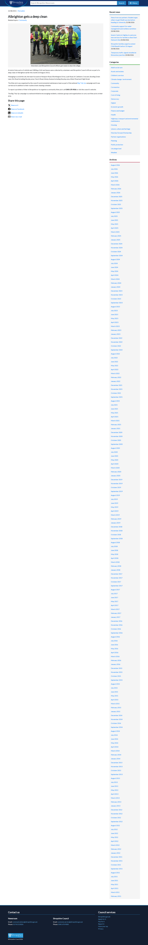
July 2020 (114, 452)
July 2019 (114, 499)
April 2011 (114, 888)
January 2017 (115, 617)
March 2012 (115, 845)
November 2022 (116, 342)
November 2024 (116, 248)
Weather (114, 152)
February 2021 (116, 424)
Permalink (21, 11)
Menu (134, 3)
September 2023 (117, 303)
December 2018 (116, 527)
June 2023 (114, 314)
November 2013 (116, 766)
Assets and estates (117, 71)
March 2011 (115, 892)
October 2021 (116, 393)
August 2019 (115, 495)
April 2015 (114, 700)
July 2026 (114, 169)
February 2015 (116, 707)
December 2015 (116, 668)
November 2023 (116, 295)
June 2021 (114, 409)
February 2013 (116, 802)
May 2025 (114, 224)
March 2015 (115, 704)
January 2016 (115, 664)
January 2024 (115, 287)
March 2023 (115, 326)
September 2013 (117, 774)
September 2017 (117, 586)
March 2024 (115, 279)
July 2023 (114, 310)
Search (121, 3)
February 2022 (116, 377)
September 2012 (117, 821)
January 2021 (115, 428)
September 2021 (117, 397)
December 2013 (116, 762)
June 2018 (114, 550)
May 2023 (114, 318)
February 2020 (116, 472)
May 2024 (114, 271)
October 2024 (116, 251)
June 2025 (114, 220)
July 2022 (114, 358)
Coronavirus (115, 87)
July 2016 (114, 641)
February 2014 (116, 755)
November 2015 (116, 672)
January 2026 (115, 193)
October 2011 (116, 865)
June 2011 (114, 880)
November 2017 (116, 578)
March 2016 (115, 656)
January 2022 (115, 381)
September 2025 (117, 208)
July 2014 (114, 735)
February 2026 (116, 189)
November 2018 (116, 531)
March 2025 (115, 232)
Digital (113, 103)
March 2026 (115, 185)
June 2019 (114, 503)
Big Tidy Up (81, 83)
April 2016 (114, 652)
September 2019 (117, 491)
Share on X (14, 105)
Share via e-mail (16, 117)
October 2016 (116, 629)
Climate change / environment (121, 79)
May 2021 (114, 413)
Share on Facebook (17, 109)
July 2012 (114, 829)
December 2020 (116, 432)
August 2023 (115, 307)
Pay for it (101, 921)
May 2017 (114, 601)
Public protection (117, 145)
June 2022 (114, 362)
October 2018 (116, 534)
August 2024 (115, 259)
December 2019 (116, 479)
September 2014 (117, 727)
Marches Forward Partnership (121, 133)
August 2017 (115, 590)
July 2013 (114, 782)
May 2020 (114, 460)
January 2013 (115, 806)
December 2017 (116, 574)
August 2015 (115, 684)
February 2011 (116, 896)
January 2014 (115, 759)
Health (113, 115)
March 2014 (115, 751)
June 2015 (114, 692)
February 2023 (116, 330)
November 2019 (116, 483)
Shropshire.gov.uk (104, 917)
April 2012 (114, 841)
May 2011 (114, 884)
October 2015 (116, 676)
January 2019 (115, 523)
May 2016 (114, 648)
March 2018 (115, 562)
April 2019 (114, 511)
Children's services (117, 75)
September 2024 (117, 255)
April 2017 (114, 605)
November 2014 (116, 719)
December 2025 (116, 196)
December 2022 (116, 338)
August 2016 (115, 637)
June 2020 (114, 456)
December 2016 (116, 621)
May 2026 (114, 177)
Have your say (103, 926)
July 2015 (114, 688)
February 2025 (116, 236)
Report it (101, 924)
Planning (114, 141)
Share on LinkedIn (17, 113)
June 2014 (114, 739)
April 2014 (114, 747)
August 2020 (115, 448)
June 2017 (114, 597)
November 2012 (116, 814)
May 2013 (114, 790)
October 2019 (116, 487)
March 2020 (115, 468)
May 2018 (114, 554)
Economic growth (117, 107)
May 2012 (114, 837)
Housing (114, 125)
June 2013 (114, 786)
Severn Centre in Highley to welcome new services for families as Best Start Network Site (124, 37)
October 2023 (116, 299)
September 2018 (117, 538)
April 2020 (114, 464)
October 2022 (116, 346)
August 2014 (115, 731)
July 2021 (114, 405)
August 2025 (115, 212)
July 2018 (114, 546)
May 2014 (114, 743)
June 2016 (114, 645)
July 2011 (114, 876)
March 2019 (115, 515)
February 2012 (116, 849)
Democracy (115, 99)
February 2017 (116, 613)
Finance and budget (117, 111)
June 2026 (114, 173)
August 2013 (115, 778)
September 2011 (117, 869)
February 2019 (116, 519)
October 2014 (116, 723)
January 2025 (115, 240)
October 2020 (116, 440)
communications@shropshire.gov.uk (25, 922)
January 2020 (115, 476)
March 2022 (115, 373)
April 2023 (114, 322)
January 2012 (115, 853)
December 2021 (116, 385)
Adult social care (116, 67)
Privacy (100, 929)
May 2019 (114, 507)
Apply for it (102, 919)
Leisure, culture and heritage (120, 129)
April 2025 (114, 228)
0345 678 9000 (63, 924)
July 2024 (114, 263)
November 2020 (116, 436)
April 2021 (114, 417)
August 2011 (115, 873)
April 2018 (114, 558)
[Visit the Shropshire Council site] (15, 935)
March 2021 (115, 421)
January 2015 (115, 711)
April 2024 (114, 275)
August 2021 (115, 401)
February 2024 (116, 283)
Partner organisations (118, 137)
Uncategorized (116, 148)
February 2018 (116, 566)
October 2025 (116, 204)
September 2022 (117, 350)
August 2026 (115, 165)
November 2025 (116, 200)
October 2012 (116, 818)
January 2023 (115, 334)
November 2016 (116, 625)
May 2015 (114, 696)
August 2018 (115, 542)
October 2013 (116, 770)
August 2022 (115, 354)
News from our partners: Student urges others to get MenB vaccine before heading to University (124, 20)
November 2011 (116, 861)
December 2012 (116, 810)
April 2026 (114, 181)
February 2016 (116, 660)
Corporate (114, 91)
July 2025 (114, 216)
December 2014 (116, 715)
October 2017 (116, 582)
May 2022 (114, 365)
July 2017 (114, 593)
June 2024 (114, 267)
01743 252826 (18, 924)
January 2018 (115, 570)
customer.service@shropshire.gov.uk (70, 922)
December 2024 (116, 244)
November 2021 (116, 389)
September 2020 (117, 444)
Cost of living (115, 95)
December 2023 (116, 291)
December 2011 (116, 857)
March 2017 (115, 609)
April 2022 (114, 369)
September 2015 (117, 680)
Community (23, 20)
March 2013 (115, 798)
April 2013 (114, 794)
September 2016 (117, 633)
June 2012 (114, 833)
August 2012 (115, 825)
